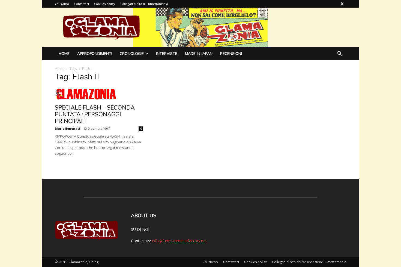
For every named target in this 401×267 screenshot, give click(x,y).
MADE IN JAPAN (199, 53)
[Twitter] (342, 4)
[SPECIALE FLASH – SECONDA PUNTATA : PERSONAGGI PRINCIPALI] (99, 94)
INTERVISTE (166, 53)
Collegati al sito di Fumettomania (144, 4)
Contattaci (81, 4)
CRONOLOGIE (132, 53)
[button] (339, 54)
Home (64, 53)
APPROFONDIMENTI (94, 53)
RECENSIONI (231, 53)
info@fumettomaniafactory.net (179, 240)
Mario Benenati (67, 128)
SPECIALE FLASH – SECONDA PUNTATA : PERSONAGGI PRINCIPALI (95, 114)
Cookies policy (104, 4)
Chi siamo (62, 4)
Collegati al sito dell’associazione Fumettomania (309, 262)
